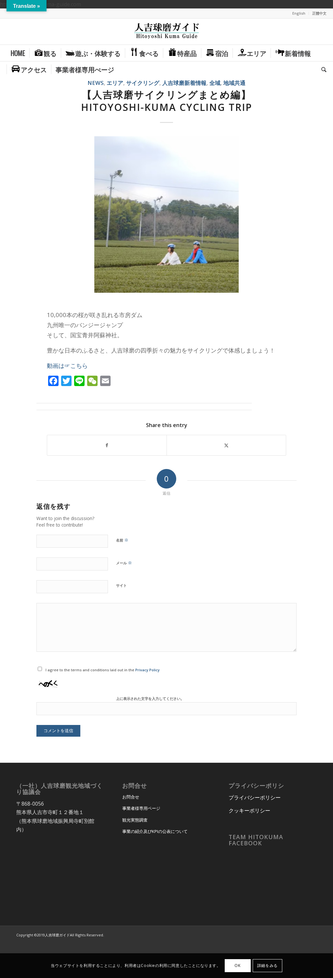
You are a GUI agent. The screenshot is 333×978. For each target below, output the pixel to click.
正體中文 (319, 13)
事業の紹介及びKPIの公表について (155, 831)
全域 (214, 83)
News (95, 83)
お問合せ (130, 797)
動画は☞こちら (67, 365)
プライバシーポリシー (255, 797)
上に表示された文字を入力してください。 (150, 698)
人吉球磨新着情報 (184, 83)
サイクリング (142, 83)
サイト (121, 585)
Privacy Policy (147, 669)
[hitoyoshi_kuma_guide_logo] (166, 32)
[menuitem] (299, 13)
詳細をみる (267, 965)
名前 (122, 540)
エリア (115, 83)
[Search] (321, 69)
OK (237, 965)
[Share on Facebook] (106, 445)
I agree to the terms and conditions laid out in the (103, 669)
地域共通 (234, 83)
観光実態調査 (135, 820)
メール (124, 563)
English (298, 13)
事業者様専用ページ (141, 808)
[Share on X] (226, 445)
